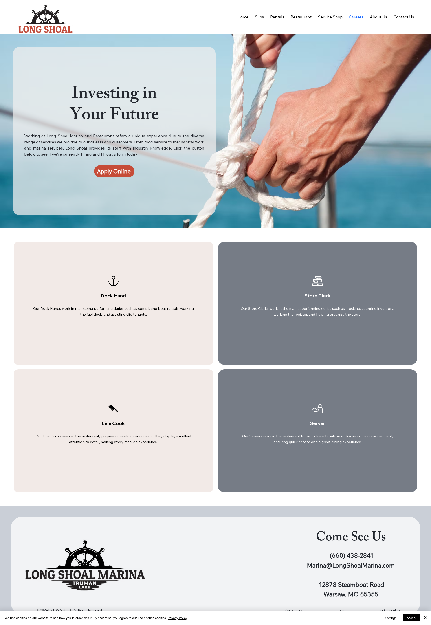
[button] (114, 171)
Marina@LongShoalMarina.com (351, 565)
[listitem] (113, 303)
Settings (390, 618)
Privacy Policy (177, 618)
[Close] (425, 617)
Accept (411, 618)
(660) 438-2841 (351, 555)
